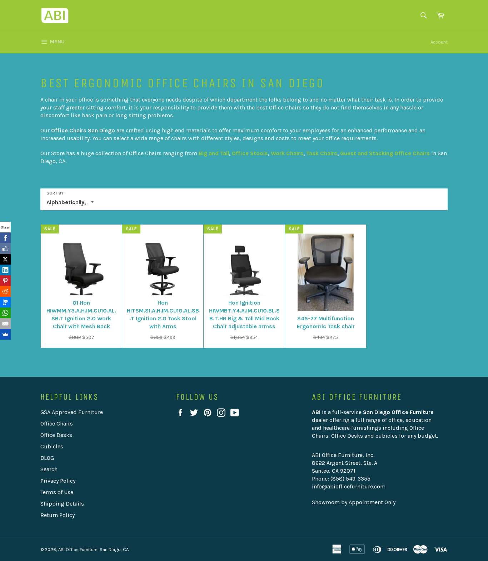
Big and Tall (214, 153)
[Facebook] (5, 237)
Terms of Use (56, 492)
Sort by (55, 193)
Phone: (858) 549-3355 (341, 478)
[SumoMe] (5, 334)
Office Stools (250, 153)
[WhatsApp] (5, 312)
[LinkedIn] (5, 270)
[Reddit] (5, 291)
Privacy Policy (57, 480)
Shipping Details (62, 503)
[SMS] (5, 302)
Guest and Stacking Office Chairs (385, 153)
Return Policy (57, 515)
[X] (5, 259)
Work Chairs (287, 153)
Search (49, 469)
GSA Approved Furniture (71, 412)
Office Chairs (56, 423)
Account (439, 42)
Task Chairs (321, 153)
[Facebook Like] (5, 248)
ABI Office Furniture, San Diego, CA (93, 549)
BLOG (47, 457)
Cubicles (51, 446)
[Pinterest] (5, 280)
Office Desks (56, 435)
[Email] (5, 323)
